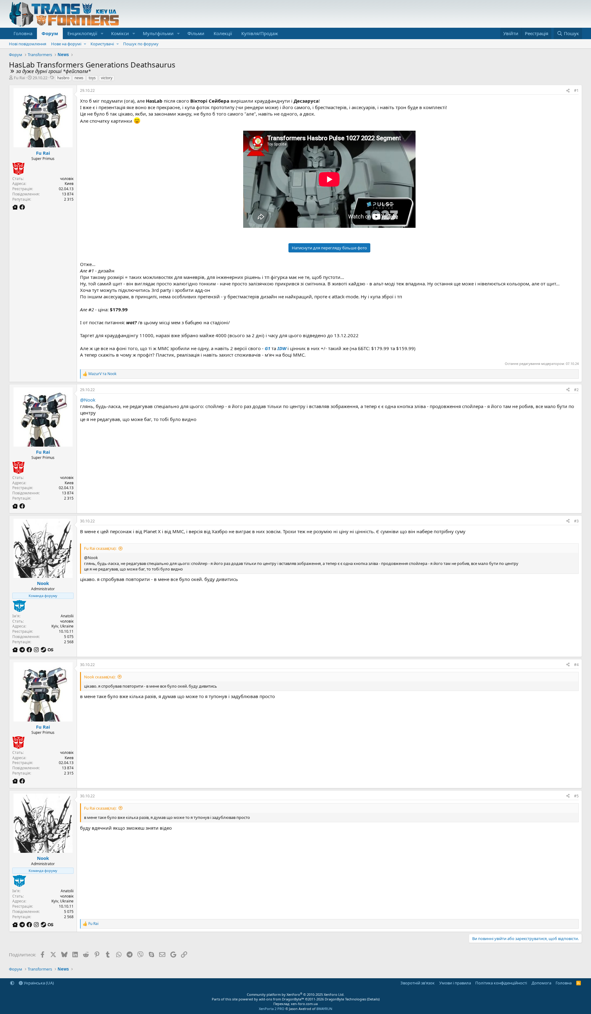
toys (92, 77)
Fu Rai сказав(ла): (100, 548)
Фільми (195, 33)
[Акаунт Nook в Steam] (44, 649)
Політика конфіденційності (501, 983)
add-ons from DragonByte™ (281, 999)
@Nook (87, 400)
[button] (102, 33)
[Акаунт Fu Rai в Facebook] (22, 207)
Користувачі (102, 44)
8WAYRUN (324, 1008)
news (78, 77)
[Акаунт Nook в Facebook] (30, 649)
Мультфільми (158, 33)
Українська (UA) (38, 983)
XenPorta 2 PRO (271, 1008)
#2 (576, 389)
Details (373, 999)
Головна (23, 33)
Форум (50, 33)
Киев (69, 183)
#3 (576, 521)
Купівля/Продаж (259, 33)
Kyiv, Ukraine (62, 626)
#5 (576, 796)
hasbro (63, 77)
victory (106, 77)
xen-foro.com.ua (304, 1003)
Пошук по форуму (141, 44)
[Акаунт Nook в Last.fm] (50, 649)
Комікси (120, 33)
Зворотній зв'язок (417, 983)
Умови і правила (455, 983)
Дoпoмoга (541, 983)
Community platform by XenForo (295, 994)
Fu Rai (19, 77)
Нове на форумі (66, 44)
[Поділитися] (568, 90)
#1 (576, 90)
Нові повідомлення (27, 44)
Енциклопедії (82, 33)
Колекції (223, 33)
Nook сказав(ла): (99, 677)
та (102, 373)
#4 (576, 664)
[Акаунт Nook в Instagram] (37, 649)
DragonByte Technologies (345, 999)
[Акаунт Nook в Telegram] (22, 649)
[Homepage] (15, 207)
